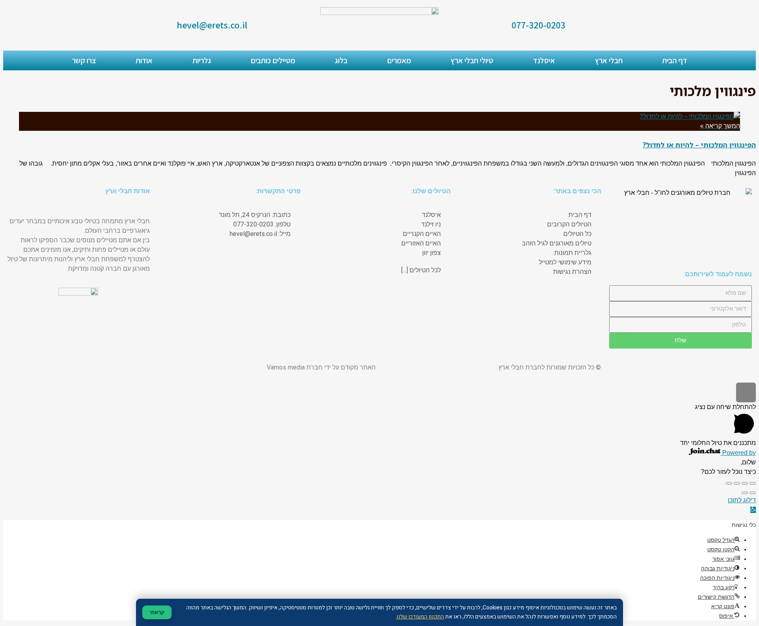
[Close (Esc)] (753, 483)
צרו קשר (84, 60)
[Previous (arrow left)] (753, 493)
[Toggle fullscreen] (737, 483)
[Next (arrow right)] (745, 493)
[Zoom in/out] (729, 483)
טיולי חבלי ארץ (472, 60)
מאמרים (399, 60)
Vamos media (286, 367)
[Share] (745, 483)
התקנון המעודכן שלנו (420, 617)
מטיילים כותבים (273, 60)
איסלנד (544, 60)
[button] (753, 510)
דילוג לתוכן (742, 500)
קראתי (156, 612)
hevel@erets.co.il (212, 25)
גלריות (202, 60)
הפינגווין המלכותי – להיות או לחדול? (699, 144)
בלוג (341, 60)
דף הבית (674, 60)
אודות (144, 60)
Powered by (738, 452)
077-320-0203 (538, 25)
